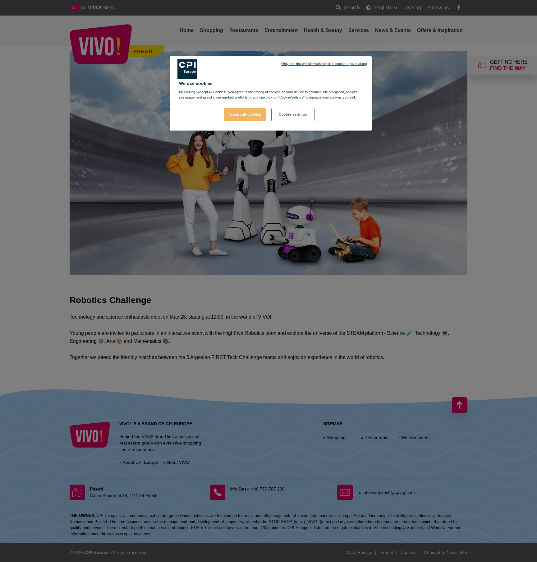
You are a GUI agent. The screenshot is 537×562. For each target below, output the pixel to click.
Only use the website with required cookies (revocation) (324, 64)
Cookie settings (293, 114)
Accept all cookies (244, 114)
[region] (271, 93)
